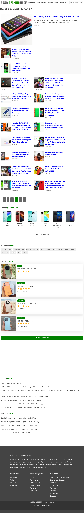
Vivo (19, 252)
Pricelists (63, 2)
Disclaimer (53, 496)
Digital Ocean (46, 505)
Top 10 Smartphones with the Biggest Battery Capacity (20, 422)
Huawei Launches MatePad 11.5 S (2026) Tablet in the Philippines (23, 404)
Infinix (42, 249)
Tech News (31, 2)
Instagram (13, 485)
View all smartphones (41, 234)
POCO (66, 249)
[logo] (14, 2)
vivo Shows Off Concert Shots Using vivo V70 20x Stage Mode (23, 407)
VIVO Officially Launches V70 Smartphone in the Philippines (21, 400)
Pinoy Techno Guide (24, 455)
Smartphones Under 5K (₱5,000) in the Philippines (18, 433)
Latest (10, 208)
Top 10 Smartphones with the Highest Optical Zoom (19, 418)
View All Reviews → (42, 338)
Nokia (54, 249)
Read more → (43, 467)
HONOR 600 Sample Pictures (11, 383)
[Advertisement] (42, 360)
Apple (4, 249)
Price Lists (33, 491)
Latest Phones (41, 2)
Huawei (35, 249)
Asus (10, 249)
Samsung (5, 252)
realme (72, 249)
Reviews (56, 2)
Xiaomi (25, 252)
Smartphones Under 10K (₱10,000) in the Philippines (19, 429)
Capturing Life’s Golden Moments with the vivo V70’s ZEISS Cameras (24, 396)
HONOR (28, 249)
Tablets (50, 2)
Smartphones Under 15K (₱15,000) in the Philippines (19, 425)
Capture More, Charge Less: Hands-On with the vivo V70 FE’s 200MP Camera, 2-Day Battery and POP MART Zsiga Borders (40, 392)
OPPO (60, 249)
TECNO (13, 252)
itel (48, 249)
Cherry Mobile (19, 249)
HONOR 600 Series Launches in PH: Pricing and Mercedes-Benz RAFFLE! (26, 387)
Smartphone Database (57, 480)
